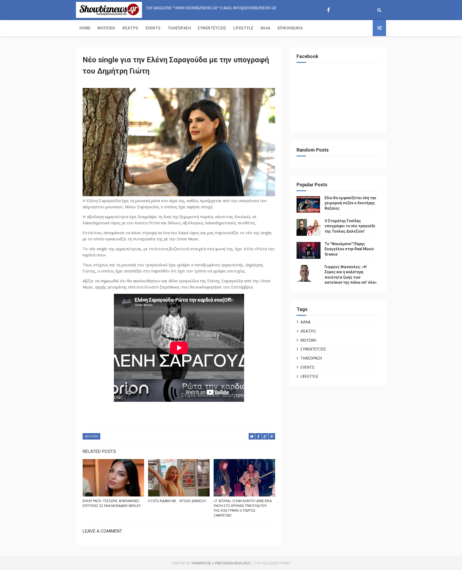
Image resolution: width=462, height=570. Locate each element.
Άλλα (265, 28)
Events (153, 28)
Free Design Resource (232, 563)
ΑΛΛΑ (306, 322)
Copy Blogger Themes (272, 563)
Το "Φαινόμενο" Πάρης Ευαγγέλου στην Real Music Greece (349, 249)
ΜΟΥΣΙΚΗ (91, 436)
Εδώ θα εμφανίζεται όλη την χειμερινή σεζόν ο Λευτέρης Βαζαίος (350, 203)
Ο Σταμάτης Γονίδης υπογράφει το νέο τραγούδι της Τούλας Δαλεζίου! (350, 226)
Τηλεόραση (179, 28)
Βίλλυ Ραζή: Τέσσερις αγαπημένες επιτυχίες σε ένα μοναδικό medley (112, 503)
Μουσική (106, 28)
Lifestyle (243, 28)
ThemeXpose (201, 563)
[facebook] (328, 10)
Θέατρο (130, 28)
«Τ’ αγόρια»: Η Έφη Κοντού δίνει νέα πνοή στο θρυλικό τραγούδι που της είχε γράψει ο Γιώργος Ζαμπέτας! (243, 508)
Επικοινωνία (290, 28)
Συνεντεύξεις (212, 28)
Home (84, 28)
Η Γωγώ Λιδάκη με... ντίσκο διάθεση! (177, 501)
